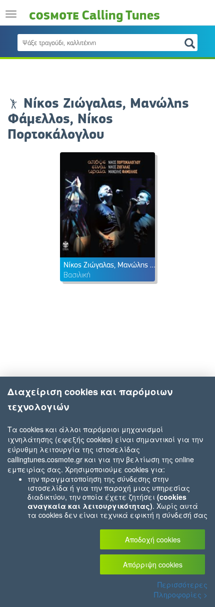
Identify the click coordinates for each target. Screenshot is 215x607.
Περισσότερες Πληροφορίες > (181, 589)
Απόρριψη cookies (152, 564)
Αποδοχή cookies (152, 539)
